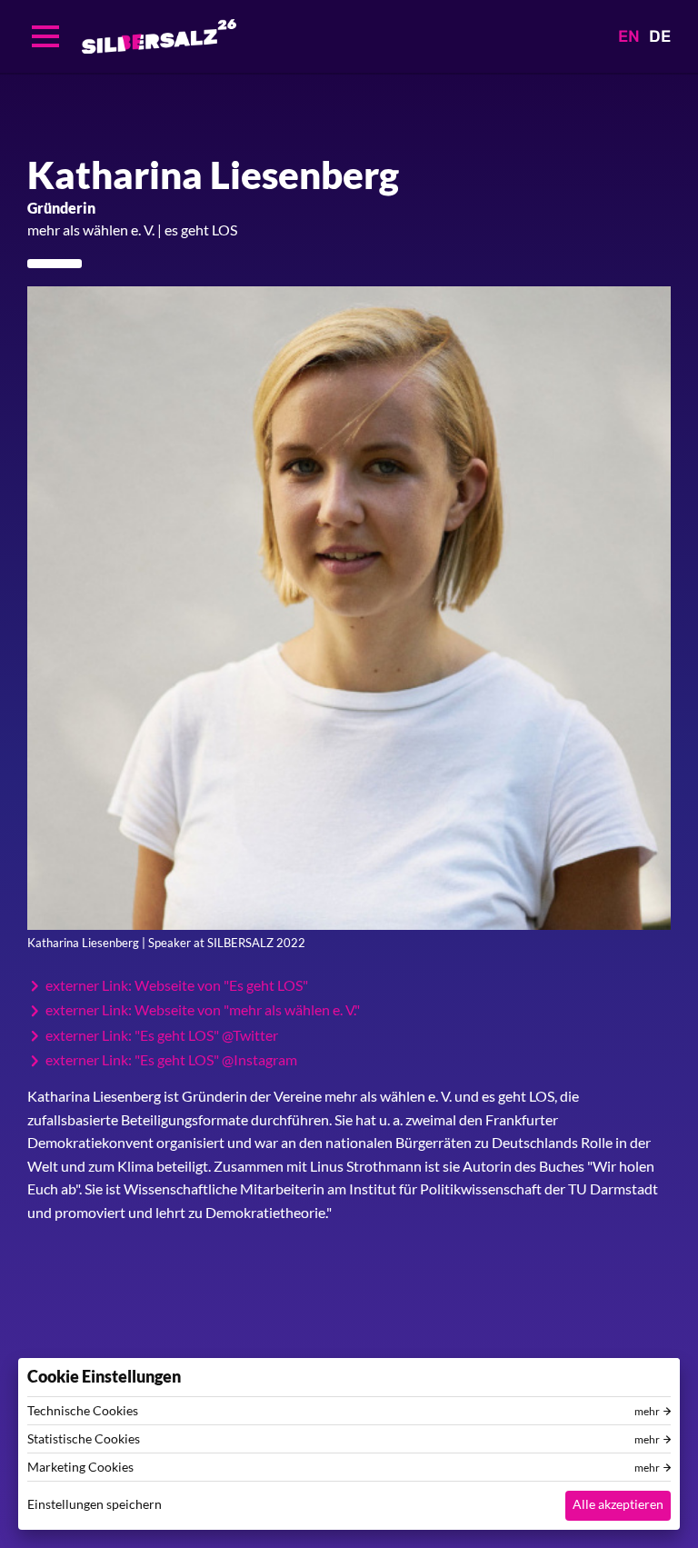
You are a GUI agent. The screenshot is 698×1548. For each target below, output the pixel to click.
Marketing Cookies (80, 1467)
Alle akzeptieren (618, 1504)
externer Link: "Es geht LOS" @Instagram (171, 1060)
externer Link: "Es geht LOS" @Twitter (161, 1035)
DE (660, 36)
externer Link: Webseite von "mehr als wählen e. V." (202, 1010)
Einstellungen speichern (94, 1504)
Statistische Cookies (83, 1439)
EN (629, 36)
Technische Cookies (82, 1410)
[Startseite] (159, 36)
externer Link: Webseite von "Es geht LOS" (176, 985)
